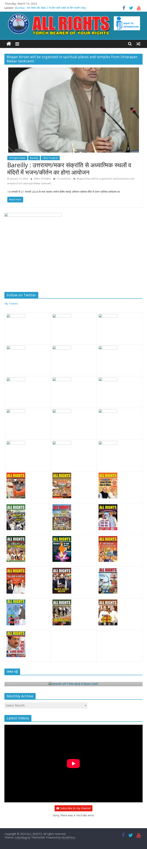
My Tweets (11, 303)
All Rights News (17, 158)
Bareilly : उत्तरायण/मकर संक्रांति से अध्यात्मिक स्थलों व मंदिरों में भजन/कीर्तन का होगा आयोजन (69, 168)
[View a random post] (138, 44)
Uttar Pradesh (50, 158)
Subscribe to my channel (75, 808)
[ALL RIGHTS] (8, 44)
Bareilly (34, 158)
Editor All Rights (42, 178)
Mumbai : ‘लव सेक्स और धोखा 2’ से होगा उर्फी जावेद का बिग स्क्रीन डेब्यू (50, 8)
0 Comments (63, 178)
